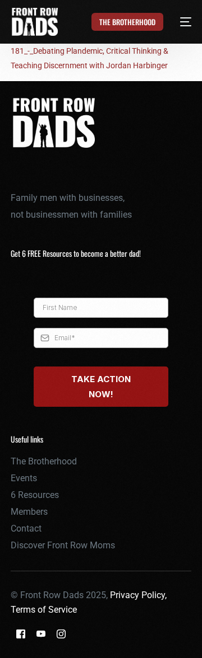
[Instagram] (61, 633)
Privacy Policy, (138, 595)
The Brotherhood (44, 461)
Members (29, 511)
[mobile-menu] (179, 22)
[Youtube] (41, 633)
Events (24, 478)
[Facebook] (21, 633)
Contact (26, 528)
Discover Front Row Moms (63, 545)
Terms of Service (44, 609)
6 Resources (35, 495)
